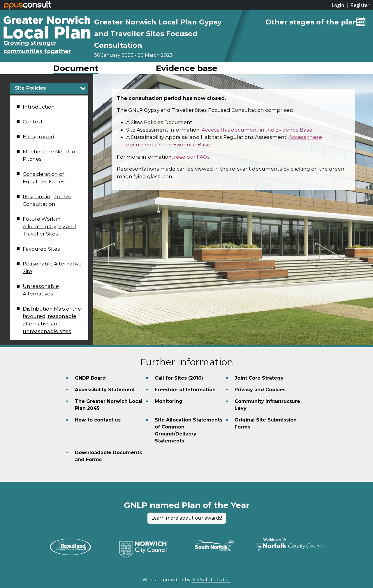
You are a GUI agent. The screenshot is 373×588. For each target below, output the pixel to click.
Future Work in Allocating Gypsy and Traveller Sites (49, 226)
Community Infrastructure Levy (267, 405)
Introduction (39, 107)
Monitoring (168, 401)
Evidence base (186, 68)
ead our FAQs (193, 157)
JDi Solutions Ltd (211, 579)
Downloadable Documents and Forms (108, 456)
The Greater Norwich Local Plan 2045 (108, 405)
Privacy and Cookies (260, 389)
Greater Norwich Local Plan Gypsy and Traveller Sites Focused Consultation (157, 33)
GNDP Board (90, 378)
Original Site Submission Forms (266, 423)
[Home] (47, 20)
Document (75, 68)
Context (33, 121)
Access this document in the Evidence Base (257, 130)
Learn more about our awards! (186, 518)
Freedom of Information (185, 389)
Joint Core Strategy (259, 378)
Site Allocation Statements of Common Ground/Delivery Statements (188, 430)
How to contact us (98, 420)
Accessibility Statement (105, 389)
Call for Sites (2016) (179, 378)
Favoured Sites (41, 249)
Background (38, 136)
